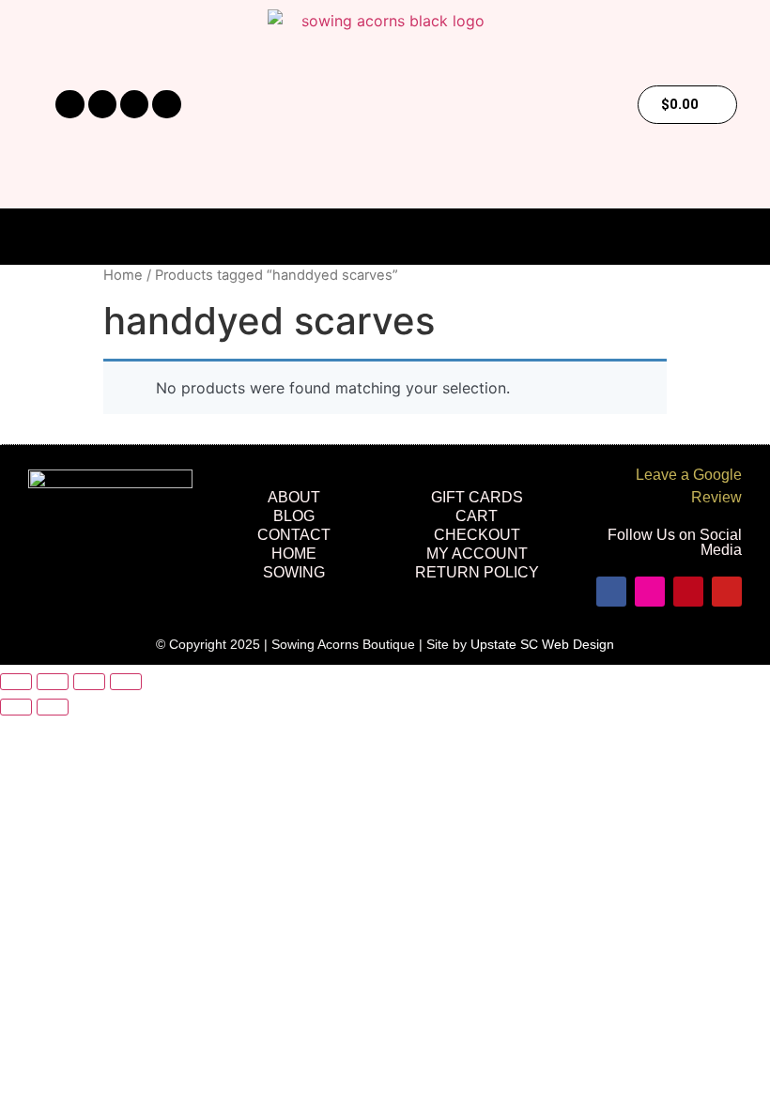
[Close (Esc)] (126, 681)
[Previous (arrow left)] (16, 707)
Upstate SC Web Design (542, 644)
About (294, 497)
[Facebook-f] (69, 104)
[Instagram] (102, 104)
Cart (476, 516)
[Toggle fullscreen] (53, 681)
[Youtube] (166, 104)
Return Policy (477, 572)
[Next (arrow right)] (53, 707)
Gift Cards (477, 497)
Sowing (294, 572)
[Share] (89, 681)
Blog (294, 516)
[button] (385, 237)
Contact (294, 535)
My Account (477, 554)
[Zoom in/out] (16, 681)
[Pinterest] (134, 104)
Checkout (477, 535)
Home (123, 275)
